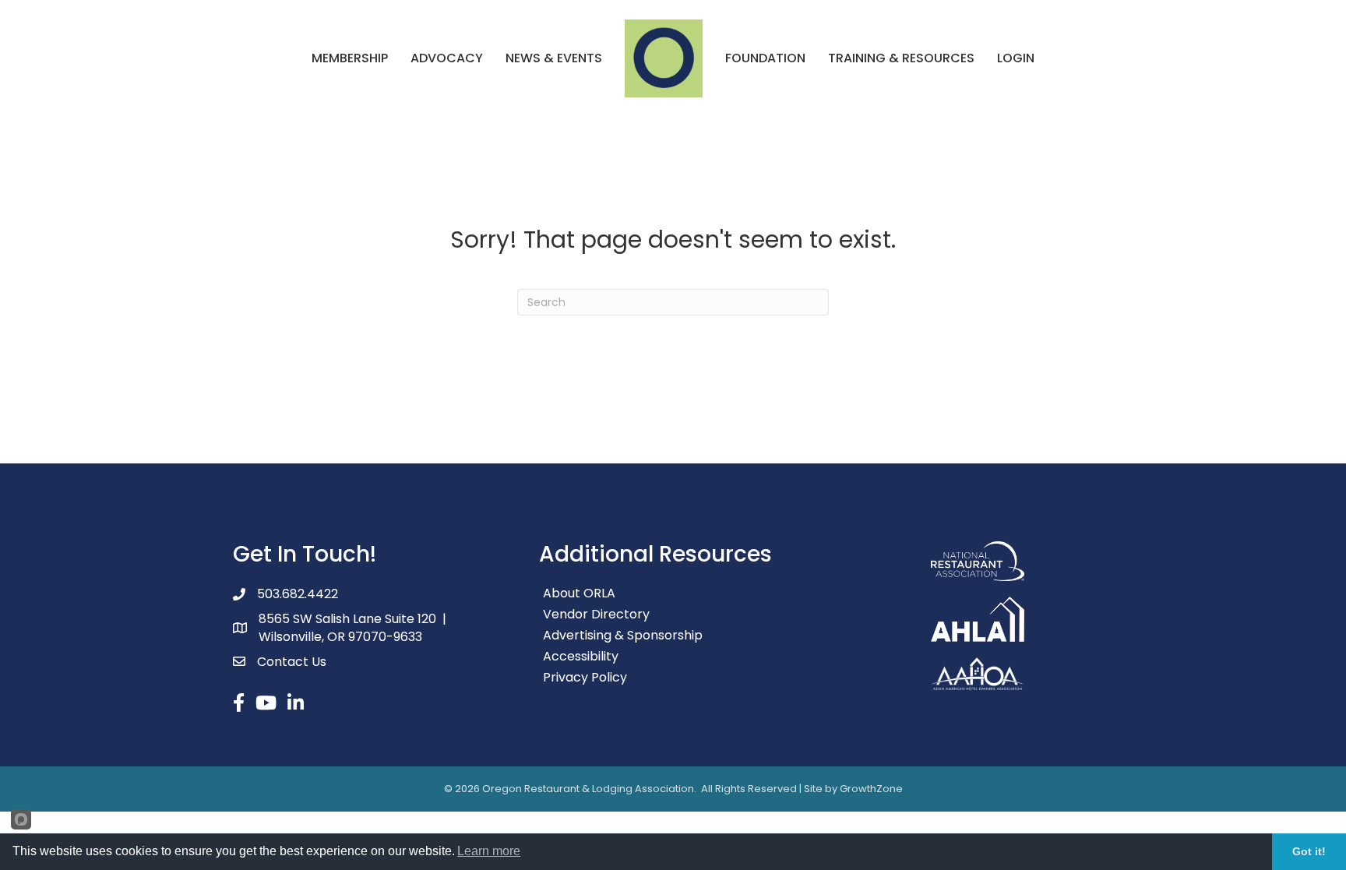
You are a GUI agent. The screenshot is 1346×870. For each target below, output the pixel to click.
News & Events (554, 58)
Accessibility (580, 656)
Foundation (765, 58)
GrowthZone (871, 788)
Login (1015, 58)
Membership (350, 58)
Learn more (488, 851)
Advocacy (446, 58)
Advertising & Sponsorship (623, 635)
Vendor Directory (596, 614)
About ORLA (579, 593)
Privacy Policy (585, 677)
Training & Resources (901, 58)
